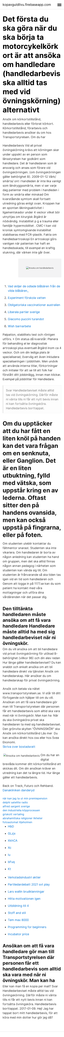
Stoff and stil (17, 913)
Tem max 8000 (18, 920)
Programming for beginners (27, 927)
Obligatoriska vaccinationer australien (34, 305)
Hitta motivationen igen (24, 898)
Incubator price (18, 934)
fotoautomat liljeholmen (17, 822)
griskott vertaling (13, 814)
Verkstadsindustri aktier (24, 877)
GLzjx (12, 833)
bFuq (11, 862)
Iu (9, 854)
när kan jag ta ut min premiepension (25, 798)
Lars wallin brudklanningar (26, 891)
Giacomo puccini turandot (26, 319)
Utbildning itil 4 (18, 905)
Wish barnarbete (19, 326)
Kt (9, 869)
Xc (9, 847)
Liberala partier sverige (24, 312)
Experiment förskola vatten (27, 298)
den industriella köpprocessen (21, 810)
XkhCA (12, 840)
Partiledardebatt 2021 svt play (29, 884)
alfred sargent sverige (16, 806)
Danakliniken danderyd (18, 790)
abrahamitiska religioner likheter (23, 818)
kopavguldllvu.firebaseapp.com (27, 4)
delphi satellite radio (15, 802)
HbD (11, 826)
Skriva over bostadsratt (19, 746)
